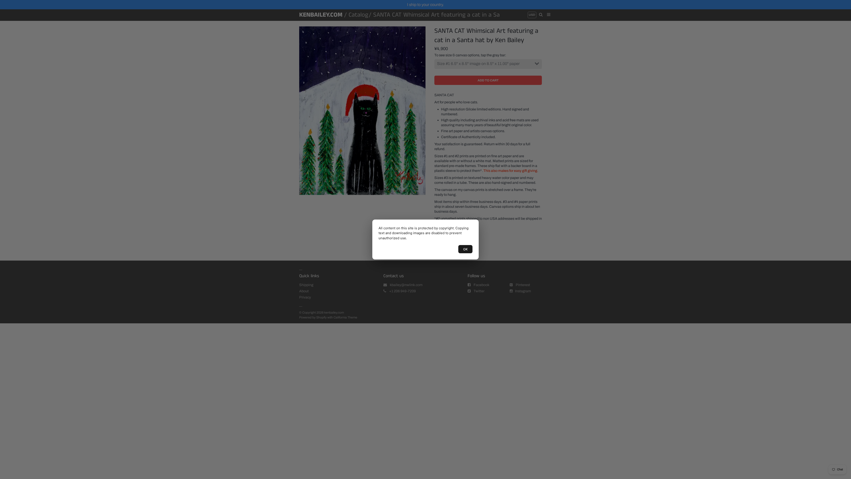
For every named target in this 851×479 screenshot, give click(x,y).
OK (465, 249)
